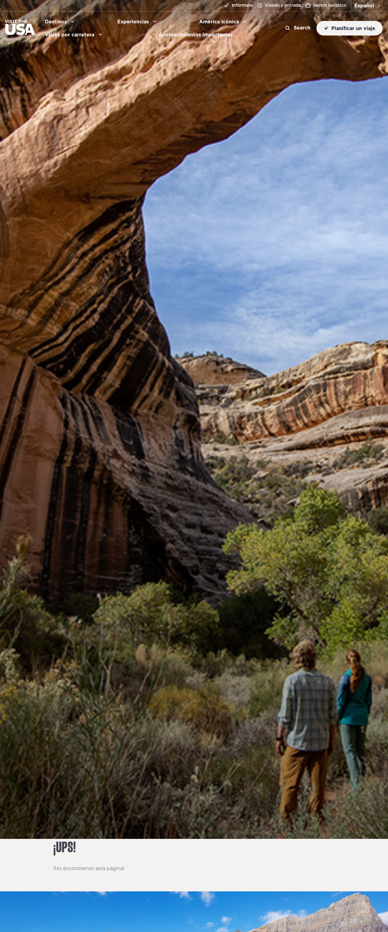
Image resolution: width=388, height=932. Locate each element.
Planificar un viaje (353, 28)
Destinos (56, 21)
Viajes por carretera (69, 34)
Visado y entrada (283, 5)
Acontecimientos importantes (198, 34)
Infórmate (242, 5)
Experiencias (133, 21)
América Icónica (219, 21)
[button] (367, 5)
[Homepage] (20, 33)
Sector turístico (329, 5)
